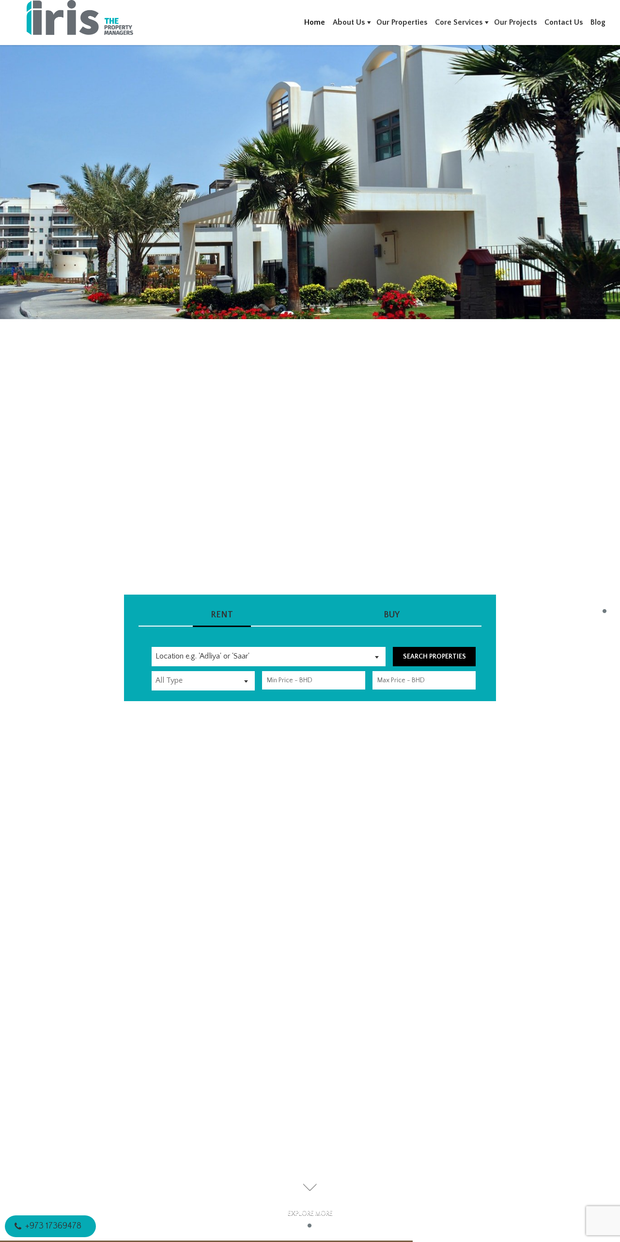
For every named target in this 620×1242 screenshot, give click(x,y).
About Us (349, 22)
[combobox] (269, 656)
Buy (392, 615)
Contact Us (563, 22)
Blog (597, 22)
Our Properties (401, 22)
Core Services (458, 22)
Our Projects (515, 22)
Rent (222, 615)
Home (314, 22)
